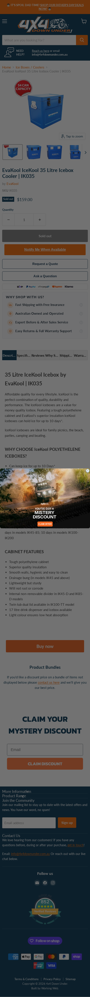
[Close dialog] (87, 470)
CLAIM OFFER (45, 524)
